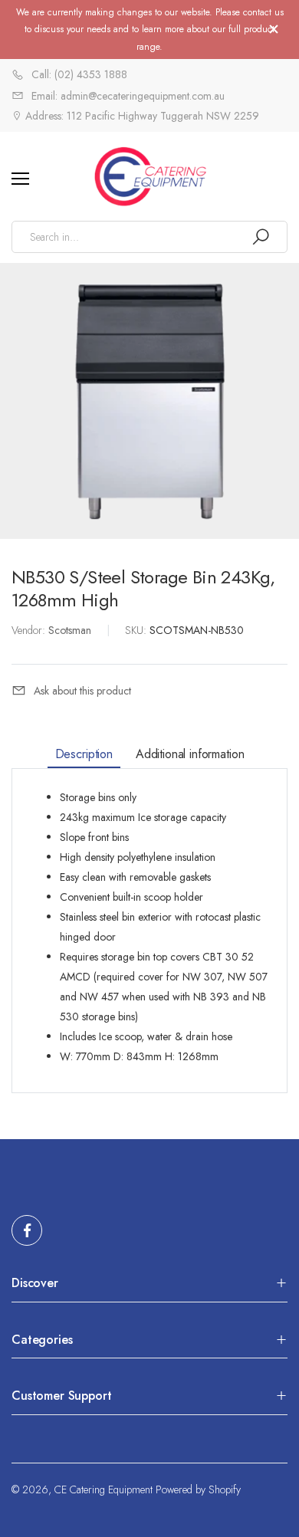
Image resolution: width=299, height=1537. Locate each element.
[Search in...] (261, 237)
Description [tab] (84, 753)
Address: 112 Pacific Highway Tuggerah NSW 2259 (140, 115)
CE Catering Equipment (103, 1489)
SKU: (137, 630)
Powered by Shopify (198, 1489)
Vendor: (30, 630)
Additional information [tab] (190, 753)
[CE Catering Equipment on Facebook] (27, 1230)
